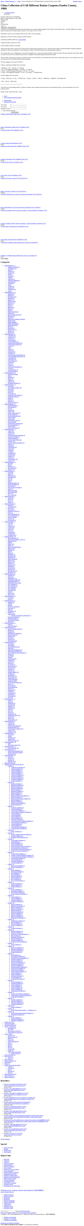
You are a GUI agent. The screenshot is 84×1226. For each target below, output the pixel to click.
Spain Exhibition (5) (16, 973)
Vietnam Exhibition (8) (17, 1004)
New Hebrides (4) (12, 585)
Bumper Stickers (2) (10, 1077)
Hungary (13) (11, 469)
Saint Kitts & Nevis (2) (14, 647)
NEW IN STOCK (8, 1194)
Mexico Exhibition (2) (17, 913)
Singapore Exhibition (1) (17, 964)
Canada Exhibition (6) (17, 809)
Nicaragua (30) (12, 590)
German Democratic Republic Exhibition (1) (22, 857)
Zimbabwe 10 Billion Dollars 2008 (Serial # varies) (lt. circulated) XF (19, 255)
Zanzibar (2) (11, 760)
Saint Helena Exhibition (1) (18, 956)
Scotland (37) (11, 660)
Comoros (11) (11, 353)
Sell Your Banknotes (9, 1180)
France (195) (11, 411)
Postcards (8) (8, 1062)
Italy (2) (10, 1069)
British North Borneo (13, 323)
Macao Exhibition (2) (16, 904)
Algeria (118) (11, 1035)
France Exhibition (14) (17, 845)
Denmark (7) (11, 377)
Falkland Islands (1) (13, 405)
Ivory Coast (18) (12, 495)
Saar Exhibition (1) (16, 955)
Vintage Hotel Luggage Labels (12, 1065)
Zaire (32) (10, 757)
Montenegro (11, 566)
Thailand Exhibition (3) (17, 983)
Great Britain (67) (12, 447)
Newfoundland (12, 588)
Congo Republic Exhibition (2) (19, 822)
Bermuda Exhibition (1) (17, 791)
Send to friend (7, 100)
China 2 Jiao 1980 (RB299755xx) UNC (14, 1090)
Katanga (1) (11, 505)
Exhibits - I (11, 868)
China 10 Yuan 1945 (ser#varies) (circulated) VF (16, 1103)
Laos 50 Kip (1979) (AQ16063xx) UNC (11, 175)
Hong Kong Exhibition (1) (18, 865)
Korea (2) (10, 513)
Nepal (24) (10, 577)
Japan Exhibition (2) (16, 885)
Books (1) (7, 1064)
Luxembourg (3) (12, 535)
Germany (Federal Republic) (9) (16, 443)
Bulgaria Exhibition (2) (17, 801)
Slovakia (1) (11, 669)
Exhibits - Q (11, 943)
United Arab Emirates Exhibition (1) (20, 994)
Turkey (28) (11, 718)
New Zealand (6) (12, 587)
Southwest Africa (12, 681)
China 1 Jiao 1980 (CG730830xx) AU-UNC (15, 1094)
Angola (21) (11, 276)
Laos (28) (10, 523)
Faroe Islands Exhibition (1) (18, 840)
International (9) (12, 477)
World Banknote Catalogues (11, 1172)
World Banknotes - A (10, 265)
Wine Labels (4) (9, 1056)
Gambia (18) (11, 432)
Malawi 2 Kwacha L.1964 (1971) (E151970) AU (13, 191)
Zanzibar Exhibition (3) (17, 1019)
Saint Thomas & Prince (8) (15, 651)
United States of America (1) (15, 1032)
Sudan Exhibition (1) (16, 974)
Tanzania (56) (11, 705)
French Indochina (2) (13, 1041)
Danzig (10, 376)
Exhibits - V (11, 998)
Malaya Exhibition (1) (16, 907)
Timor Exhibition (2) (16, 985)
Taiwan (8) (10, 702)
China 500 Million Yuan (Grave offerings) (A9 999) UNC (19, 1099)
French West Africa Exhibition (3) (20, 851)
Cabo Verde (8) (12, 340)
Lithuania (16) (11, 533)
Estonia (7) (10, 399)
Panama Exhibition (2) (17, 932)
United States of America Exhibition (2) (21, 995)
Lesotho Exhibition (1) (17, 900)
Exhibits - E (11, 833)
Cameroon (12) (12, 337)
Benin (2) (10, 306)
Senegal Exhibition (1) (17, 961)
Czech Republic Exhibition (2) (19, 827)
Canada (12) (11, 338)
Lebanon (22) (11, 526)
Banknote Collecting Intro (10, 1175)
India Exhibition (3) (16, 870)
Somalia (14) (11, 673)
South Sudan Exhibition (17, 970)
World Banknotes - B (10, 292)
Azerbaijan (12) (12, 289)
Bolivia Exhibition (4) (16, 797)
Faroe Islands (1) (12, 407)
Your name (3, 105)
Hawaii (10, 465)
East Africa (11, 386)
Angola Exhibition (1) (16, 773)
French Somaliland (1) (13, 425)
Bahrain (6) (11, 295)
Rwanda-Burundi (12, 641)
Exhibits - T (11, 980)
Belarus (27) (11, 300)
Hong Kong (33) (12, 468)
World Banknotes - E (10, 384)
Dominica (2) (11, 381)
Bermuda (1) (11, 307)
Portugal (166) (11, 614)
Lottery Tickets (8, 1034)
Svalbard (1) (11, 691)
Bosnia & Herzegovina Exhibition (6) (21, 798)
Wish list (11, 1192)
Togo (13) (10, 711)
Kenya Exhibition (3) (16, 889)
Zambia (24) (11, 758)
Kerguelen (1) (11, 510)
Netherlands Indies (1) (13, 581)
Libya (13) (10, 530)
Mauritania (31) (12, 556)
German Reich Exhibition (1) (18, 854)
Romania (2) (11, 1071)
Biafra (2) (10, 310)
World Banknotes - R (10, 627)
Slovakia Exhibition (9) (17, 965)
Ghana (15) (11, 444)
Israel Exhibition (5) (16, 877)
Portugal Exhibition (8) (17, 940)
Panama (10, 605)
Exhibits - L (11, 895)
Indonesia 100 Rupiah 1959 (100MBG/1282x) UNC (14, 159)
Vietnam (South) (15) (13, 740)
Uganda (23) (11, 722)
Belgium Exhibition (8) (17, 788)
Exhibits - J (11, 882)
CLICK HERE (22, 39)
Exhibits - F (11, 839)
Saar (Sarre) (11, 644)
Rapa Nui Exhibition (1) (17, 947)
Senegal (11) (11, 661)
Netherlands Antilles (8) (14, 580)
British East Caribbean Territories (16, 319)
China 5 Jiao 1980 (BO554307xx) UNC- (14, 1108)
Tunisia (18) (11, 717)
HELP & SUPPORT (9, 1200)
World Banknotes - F (10, 404)
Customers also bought (10, 102)
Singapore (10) (12, 667)
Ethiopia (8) (11, 401)
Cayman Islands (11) (13, 341)
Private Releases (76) (13, 748)
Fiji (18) (10, 408)
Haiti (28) (10, 463)
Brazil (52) (10, 317)
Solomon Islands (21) (13, 672)
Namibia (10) (11, 575)
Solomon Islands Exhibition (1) (19, 967)
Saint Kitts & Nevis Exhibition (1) (20, 958)
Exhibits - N (11, 919)
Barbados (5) (11, 298)
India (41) (10, 474)
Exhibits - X (11, 1008)
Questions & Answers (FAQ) (11, 1169)
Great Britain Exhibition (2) (18, 858)
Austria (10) (11, 288)
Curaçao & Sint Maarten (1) (15, 367)
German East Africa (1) (14, 437)
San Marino (11, 655)
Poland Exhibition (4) (16, 938)
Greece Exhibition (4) (16, 859)
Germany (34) (11, 441)
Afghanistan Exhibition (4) (18, 767)
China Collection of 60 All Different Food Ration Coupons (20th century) (23, 1117)
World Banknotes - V (10, 733)
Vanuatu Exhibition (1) (17, 999)
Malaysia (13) (11, 548)
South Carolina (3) (16, 1053)
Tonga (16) (11, 712)
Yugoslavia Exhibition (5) (17, 1014)
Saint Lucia (11, 648)
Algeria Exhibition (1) (16, 770)
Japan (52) (10, 499)
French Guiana (12, 417)
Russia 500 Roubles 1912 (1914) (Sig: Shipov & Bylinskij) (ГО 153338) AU (21, 207)
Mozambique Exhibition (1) (18, 918)
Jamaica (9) (11, 498)
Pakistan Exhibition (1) (17, 931)
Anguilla (10, 277)
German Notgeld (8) (13, 438)
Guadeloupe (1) (12, 453)
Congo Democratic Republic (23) (16, 355)
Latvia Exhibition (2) (16, 898)
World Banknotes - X (10, 746)
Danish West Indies (13, 374)
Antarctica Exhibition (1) (17, 775)
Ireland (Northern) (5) (13, 484)
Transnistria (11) (12, 714)
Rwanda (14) (11, 639)
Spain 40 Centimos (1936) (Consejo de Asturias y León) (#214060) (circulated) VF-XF (23, 223)
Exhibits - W (11, 1005)
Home (2, 1)
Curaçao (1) (11, 365)
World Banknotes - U (10, 721)
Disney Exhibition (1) (16, 831)
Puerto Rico (11, 621)
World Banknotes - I (10, 471)
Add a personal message (8, 110)
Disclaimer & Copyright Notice (12, 1186)
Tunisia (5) (10, 1050)
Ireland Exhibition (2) (16, 876)
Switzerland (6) (12, 696)
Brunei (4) (10, 326)
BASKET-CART (8, 1206)
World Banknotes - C (10, 1)
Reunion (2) (11, 630)
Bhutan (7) (10, 308)
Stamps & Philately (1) (10, 1061)
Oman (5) (10, 599)
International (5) (12, 1028)
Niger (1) (10, 1047)
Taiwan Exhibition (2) (16, 982)
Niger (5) (10, 591)
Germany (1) (11, 1068)
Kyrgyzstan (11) (12, 520)
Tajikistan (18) (11, 703)
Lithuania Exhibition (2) (17, 901)
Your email (3, 106)
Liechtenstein (11, 532)
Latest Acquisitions (9, 1163)
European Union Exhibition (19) (19, 837)
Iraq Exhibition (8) (16, 874)
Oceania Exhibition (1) (17, 928)
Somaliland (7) (11, 675)
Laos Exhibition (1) (16, 897)
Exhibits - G (11, 852)
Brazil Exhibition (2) (16, 800)
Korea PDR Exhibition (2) (18, 892)
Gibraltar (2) (11, 446)
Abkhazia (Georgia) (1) (14, 267)
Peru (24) (10, 609)
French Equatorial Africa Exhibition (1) (21, 846)
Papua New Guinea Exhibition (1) (20, 934)
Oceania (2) (11, 597)
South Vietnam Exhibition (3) (18, 971)
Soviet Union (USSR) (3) (14, 1031)
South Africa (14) (12, 676)
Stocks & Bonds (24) (10, 1055)
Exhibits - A (11, 766)
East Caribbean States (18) (14, 387)
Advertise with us (8, 1184)
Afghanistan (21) (12, 268)
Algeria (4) (10, 1058)
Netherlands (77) (12, 578)
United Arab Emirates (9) (14, 725)
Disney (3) (10, 378)
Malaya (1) (10, 545)
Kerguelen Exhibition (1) (17, 891)
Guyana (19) (11, 460)
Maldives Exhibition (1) (17, 909)
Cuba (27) (10, 364)
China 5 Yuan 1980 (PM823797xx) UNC (14, 1126)
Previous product (9, 12)
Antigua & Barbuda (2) (14, 280)
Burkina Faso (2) (12, 329)
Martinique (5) (11, 554)
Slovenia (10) (11, 670)
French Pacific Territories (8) (15, 423)
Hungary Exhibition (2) (17, 867)
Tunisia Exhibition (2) (16, 988)
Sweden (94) (11, 694)
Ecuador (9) (11, 390)
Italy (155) (10, 493)
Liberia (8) (10, 529)
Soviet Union (11, 1049)
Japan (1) (10, 1044)
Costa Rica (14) (12, 359)
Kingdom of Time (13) (14, 511)
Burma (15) (11, 331)
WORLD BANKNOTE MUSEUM (14, 764)
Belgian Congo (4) (12, 1037)
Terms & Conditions (9, 1166)
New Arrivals (7, 1152)
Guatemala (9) (11, 454)
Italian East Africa (12, 490)
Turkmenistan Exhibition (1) (18, 991)
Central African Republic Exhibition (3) (21, 812)
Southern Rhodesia (13, 679)
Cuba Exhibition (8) (16, 825)
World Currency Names (10, 1178)
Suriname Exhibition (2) (17, 976)
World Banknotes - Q (10, 623)
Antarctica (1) (11, 279)
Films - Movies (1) (9, 1075)
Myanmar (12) (11, 572)
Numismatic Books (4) (10, 1025)
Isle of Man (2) (12, 486)
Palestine (10, 603)
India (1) (10, 1043)
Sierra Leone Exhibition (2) (18, 962)
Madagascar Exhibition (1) (18, 906)
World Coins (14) (9, 1022)
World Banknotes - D (10, 373)
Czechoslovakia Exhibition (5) (19, 828)
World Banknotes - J (10, 496)
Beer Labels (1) (9, 1059)
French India (11, 419)
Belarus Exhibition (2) (17, 787)
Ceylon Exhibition (16, 815)
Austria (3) (10, 1066)
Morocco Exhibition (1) (17, 916)
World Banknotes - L (10, 521)
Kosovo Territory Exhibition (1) (19, 894)
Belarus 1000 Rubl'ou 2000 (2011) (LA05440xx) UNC (15, 127)
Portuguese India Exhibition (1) (19, 941)
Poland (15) (11, 612)
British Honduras (12, 322)
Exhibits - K (11, 888)
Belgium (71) (11, 303)
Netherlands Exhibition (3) (18, 921)
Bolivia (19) (11, 313)
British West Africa (13, 325)
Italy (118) (10, 1029)
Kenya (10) (11, 508)
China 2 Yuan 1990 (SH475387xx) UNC (14, 1112)
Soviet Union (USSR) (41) (15, 682)
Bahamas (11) (11, 294)
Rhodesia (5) (11, 632)
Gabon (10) (11, 431)
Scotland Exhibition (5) (17, 959)
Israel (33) (10, 489)
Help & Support (8, 1165)
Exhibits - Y (11, 1011)
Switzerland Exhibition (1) (18, 979)
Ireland (9, 481)
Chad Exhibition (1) (16, 813)
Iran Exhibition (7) (16, 873)
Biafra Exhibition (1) (16, 794)
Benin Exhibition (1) (16, 790)
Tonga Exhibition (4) (16, 986)
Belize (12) (11, 304)
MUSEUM (7, 1197)
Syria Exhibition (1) (16, 977)
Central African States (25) (15, 344)
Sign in (2, 1192)
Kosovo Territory (12, 517)
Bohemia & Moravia (13, 311)
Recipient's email (5, 108)
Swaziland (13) (12, 693)
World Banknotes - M (10, 536)
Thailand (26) (11, 708)
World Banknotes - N (10, 574)
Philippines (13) (12, 611)
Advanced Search (25, 1211)
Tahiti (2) (10, 700)
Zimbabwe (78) (12, 761)
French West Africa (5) (14, 428)
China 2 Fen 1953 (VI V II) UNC (12, 1135)
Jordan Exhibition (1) (16, 886)
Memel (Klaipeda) (12, 559)
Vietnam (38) (11, 739)
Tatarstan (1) (11, 706)
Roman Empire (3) (12, 635)
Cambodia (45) (12, 335)
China (19, 1)
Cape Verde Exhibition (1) (18, 810)
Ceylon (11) (11, 346)
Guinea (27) (11, 457)
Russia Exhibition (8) (16, 952)
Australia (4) (11, 286)
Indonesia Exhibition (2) (17, 871)
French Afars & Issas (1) (14, 413)
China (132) (11, 350)
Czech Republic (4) (13, 370)
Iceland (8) (10, 472)
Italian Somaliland (12, 492)
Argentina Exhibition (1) (17, 778)
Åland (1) (10, 270)
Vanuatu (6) (11, 734)
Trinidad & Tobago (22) (14, 715)
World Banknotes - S (10, 642)
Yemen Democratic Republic (15, 752)
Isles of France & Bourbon (15, 487)
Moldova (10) (11, 562)
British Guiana (11, 320)
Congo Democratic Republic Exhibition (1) (22, 821)
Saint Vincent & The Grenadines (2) (17, 652)
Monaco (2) (11, 563)
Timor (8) (10, 709)
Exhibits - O (11, 927)
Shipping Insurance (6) (10, 1074)
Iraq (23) (10, 480)
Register (7, 1192)
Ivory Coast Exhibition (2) (18, 880)
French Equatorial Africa (14, 416)
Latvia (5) (10, 524)
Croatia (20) (11, 362)
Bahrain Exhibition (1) (17, 784)
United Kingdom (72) (13, 727)
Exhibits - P (11, 929)
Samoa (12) (11, 654)
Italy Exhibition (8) (16, 879)
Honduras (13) (11, 466)
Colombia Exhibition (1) (17, 819)
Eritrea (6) (10, 398)
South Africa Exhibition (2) (18, 968)
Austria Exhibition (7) (16, 781)
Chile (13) (10, 349)
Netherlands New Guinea (14, 583)
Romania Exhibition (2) (17, 950)
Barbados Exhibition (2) (17, 785)
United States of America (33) (15, 728)
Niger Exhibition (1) (16, 922)
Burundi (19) (11, 332)
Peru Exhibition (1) (16, 935)
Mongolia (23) (11, 565)
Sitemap (6, 1149)
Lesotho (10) (11, 527)
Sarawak (10, 657)
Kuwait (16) (11, 518)
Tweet (5, 96)
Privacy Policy (7, 1168)
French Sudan (11, 426)
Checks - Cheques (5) (10, 1026)
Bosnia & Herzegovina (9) (14, 314)
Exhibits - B (11, 782)
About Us (6, 1162)
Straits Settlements (12, 687)
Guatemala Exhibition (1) (17, 861)
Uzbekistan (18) (12, 731)
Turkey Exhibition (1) (16, 989)
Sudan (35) (11, 688)
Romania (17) (11, 636)
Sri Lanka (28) (11, 685)
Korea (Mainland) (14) (14, 514)
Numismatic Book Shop (10, 1174)
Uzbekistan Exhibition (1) (17, 996)
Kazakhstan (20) (12, 507)
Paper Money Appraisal (10, 1183)
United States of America (14, 1052)
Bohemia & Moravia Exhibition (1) (20, 795)
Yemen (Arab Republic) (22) (15, 751)
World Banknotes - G (10, 429)
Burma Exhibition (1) (16, 804)
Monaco (10, 1046)
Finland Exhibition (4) (17, 843)
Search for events (8, 1147)
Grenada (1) (11, 451)
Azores (9, 291)
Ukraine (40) (11, 724)
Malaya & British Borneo (14, 547)
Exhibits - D (11, 830)
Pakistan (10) (11, 602)
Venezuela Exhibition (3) (17, 1002)
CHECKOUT (7, 1203)
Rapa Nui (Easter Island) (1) (15, 629)
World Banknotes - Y (10, 749)
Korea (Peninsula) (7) (13, 515)
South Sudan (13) (12, 678)
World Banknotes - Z (10, 755)
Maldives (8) (11, 550)
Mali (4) (10, 551)
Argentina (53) (11, 282)
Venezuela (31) (12, 737)
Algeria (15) (11, 273)
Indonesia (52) (11, 475)
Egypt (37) (10, 392)
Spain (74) (10, 684)
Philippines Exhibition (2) (17, 937)
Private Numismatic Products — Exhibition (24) (23, 1010)
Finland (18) (11, 410)
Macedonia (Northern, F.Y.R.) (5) (16, 539)
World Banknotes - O (10, 596)
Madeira (10, 542)
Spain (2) (10, 1072)
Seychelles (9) (11, 664)
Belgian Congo (12, 301)
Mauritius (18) (11, 557)
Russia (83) (11, 638)
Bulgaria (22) (11, 328)
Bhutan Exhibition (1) (16, 792)
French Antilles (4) (12, 414)
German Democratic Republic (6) (16, 435)
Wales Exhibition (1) (16, 1007)
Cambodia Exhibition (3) (17, 807)
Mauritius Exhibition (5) (17, 912)
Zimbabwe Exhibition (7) (17, 1020)
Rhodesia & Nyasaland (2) (15, 633)
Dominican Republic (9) (14, 383)
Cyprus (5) (10, 368)
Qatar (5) (10, 624)
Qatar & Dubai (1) (12, 626)
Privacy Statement (8, 1171)
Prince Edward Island (13, 620)
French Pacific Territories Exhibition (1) (21, 849)
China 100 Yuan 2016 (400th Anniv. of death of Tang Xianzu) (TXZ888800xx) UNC (26, 1121)
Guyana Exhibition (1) (17, 862)
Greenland (10, 450)
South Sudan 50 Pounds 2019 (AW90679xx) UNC (14, 239)
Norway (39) (11, 594)
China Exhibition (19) (16, 818)
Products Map (7, 1150)
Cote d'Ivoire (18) (12, 361)
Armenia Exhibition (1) (17, 776)
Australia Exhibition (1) (17, 779)
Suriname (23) (11, 690)
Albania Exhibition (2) (17, 769)
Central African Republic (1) (15, 343)
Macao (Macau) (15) (13, 538)
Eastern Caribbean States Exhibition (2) (21, 834)
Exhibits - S (11, 953)
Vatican (10, 736)
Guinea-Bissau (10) (13, 459)
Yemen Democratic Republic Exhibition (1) (22, 1013)
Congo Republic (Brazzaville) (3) (16, 356)
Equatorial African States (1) (15, 395)
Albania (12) (11, 271)
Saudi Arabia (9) (12, 658)
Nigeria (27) (11, 593)
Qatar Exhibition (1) (16, 944)
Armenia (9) (11, 283)
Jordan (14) (11, 502)
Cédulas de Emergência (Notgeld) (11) (21, 615)
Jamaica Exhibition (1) (17, 883)
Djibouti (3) (11, 380)
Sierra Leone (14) (12, 666)
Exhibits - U (11, 992)
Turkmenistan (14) (12, 720)
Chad (9, 347)
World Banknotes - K (10, 504)
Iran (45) (10, 478)
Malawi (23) (11, 544)
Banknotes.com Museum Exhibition (10, 1223)
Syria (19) (10, 697)
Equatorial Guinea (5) (13, 396)
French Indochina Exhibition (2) (19, 848)
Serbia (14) (11, 663)
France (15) (11, 1040)
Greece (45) (11, 448)
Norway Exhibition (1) (17, 925)
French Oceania (12, 422)
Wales (9, 743)
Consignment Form (9, 1181)
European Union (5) (13, 402)
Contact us (6, 1160)
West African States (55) (14, 745)
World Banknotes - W (10, 742)
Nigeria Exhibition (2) (16, 924)
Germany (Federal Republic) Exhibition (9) (22, 855)
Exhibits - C (11, 806)
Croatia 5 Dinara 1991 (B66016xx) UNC (11, 143)
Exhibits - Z (11, 1016)
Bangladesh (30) (12, 297)
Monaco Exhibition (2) (17, 915)
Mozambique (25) (12, 571)
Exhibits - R (11, 946)
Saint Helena (11, 645)
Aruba (9, 285)
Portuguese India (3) (13, 618)
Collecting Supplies (10, 1023)
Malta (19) (10, 553)
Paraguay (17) (11, 608)
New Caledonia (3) (13, 584)
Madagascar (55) (12, 541)
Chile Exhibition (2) (16, 816)
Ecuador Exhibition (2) (17, 836)
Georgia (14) (11, 434)
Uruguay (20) (11, 730)
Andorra (10, 274)
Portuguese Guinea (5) (13, 617)
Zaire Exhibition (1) (16, 1017)
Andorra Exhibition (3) (17, 772)
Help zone (6, 1159)
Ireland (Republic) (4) (13, 483)
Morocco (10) (11, 569)
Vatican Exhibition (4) (16, 1001)
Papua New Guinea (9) (14, 606)
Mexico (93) (11, 560)
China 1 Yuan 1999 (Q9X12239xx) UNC (15, 1130)
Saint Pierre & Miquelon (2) (15, 650)
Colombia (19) (11, 352)
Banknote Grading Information (12, 1177)
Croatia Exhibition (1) (16, 824)
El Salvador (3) (12, 393)
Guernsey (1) (11, 456)
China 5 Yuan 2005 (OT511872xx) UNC (14, 1085)
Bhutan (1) (10, 1038)
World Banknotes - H (10, 462)
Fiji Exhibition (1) (15, 842)
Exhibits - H (11, 864)
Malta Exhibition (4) (16, 910)
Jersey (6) (10, 501)
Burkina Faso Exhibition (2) (18, 803)
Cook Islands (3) (12, 358)
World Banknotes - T (10, 699)
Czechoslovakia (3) (13, 371)
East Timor (10, 389)
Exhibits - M (11, 903)
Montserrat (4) (11, 568)
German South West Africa (15, 440)
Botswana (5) (11, 316)
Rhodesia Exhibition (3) (17, 949)
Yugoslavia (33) (12, 754)
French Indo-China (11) (14, 420)
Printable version (77, 1)
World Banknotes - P (10, 600)
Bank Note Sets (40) (10, 763)
